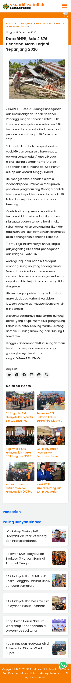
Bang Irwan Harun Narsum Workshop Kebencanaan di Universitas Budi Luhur (26, 626)
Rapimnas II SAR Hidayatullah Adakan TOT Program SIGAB (19, 452)
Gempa (10, 26)
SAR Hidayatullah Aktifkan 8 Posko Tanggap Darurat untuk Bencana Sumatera (28, 581)
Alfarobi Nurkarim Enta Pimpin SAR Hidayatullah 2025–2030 (18, 488)
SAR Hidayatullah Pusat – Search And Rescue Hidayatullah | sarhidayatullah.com (35, 671)
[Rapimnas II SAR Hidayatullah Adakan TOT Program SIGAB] (20, 435)
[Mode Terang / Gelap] (65, 13)
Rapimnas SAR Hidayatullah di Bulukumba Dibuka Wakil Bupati (48, 417)
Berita (59, 23)
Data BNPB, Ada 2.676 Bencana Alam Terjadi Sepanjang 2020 (27, 44)
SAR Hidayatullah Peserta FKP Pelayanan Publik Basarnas (47, 452)
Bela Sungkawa (24, 23)
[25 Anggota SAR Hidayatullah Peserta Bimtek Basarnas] (20, 400)
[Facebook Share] (16, 375)
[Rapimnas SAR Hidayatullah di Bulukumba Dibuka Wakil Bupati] (51, 400)
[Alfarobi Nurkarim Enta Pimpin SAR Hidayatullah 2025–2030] (20, 471)
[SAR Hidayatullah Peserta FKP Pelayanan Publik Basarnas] (51, 435)
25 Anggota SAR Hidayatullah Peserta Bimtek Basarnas (19, 417)
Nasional (22, 26)
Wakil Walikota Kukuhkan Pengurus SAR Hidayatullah (49, 488)
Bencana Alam (44, 23)
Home (9, 23)
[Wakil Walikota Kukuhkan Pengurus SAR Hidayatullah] (51, 471)
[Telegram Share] (24, 375)
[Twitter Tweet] (9, 375)
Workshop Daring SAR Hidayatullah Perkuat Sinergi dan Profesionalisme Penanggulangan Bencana (26, 536)
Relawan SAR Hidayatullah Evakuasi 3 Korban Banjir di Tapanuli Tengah (25, 558)
